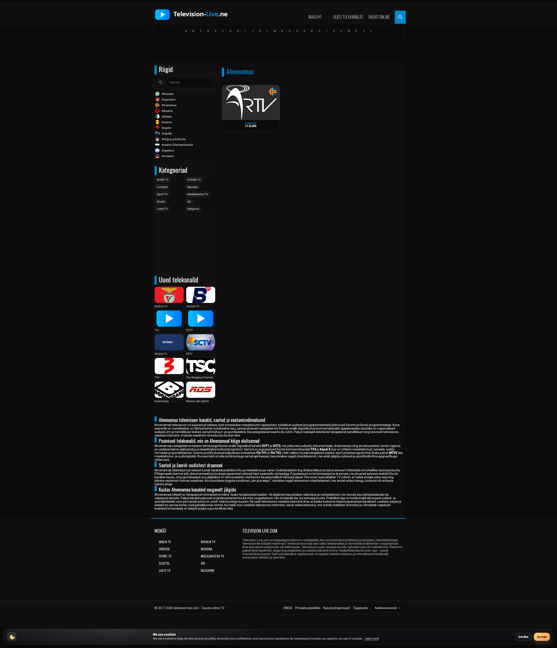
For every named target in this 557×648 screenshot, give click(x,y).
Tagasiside (360, 608)
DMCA (288, 608)
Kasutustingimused (336, 608)
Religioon (193, 208)
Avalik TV (162, 179)
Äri (189, 201)
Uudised (162, 187)
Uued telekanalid (348, 16)
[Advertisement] (278, 51)
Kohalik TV (194, 179)
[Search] (161, 82)
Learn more (372, 638)
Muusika (192, 187)
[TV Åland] (250, 102)
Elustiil (161, 201)
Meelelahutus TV (197, 194)
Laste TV (162, 208)
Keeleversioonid (387, 608)
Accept (542, 636)
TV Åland (251, 125)
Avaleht (315, 16)
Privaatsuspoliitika (307, 608)
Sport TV (162, 194)
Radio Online (379, 16)
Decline (523, 636)
